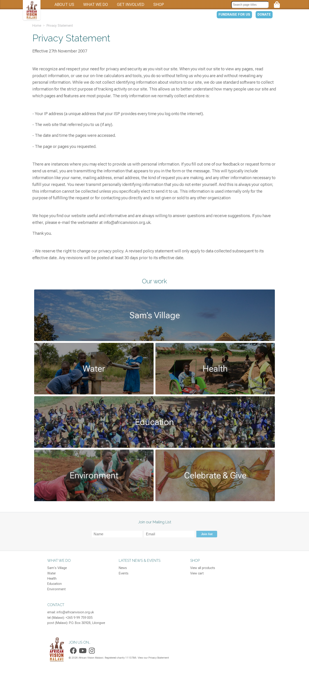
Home (36, 26)
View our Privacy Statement (153, 657)
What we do (95, 4)
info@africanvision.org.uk (75, 612)
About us (64, 4)
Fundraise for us (234, 14)
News (123, 568)
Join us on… (79, 642)
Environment (56, 589)
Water (51, 573)
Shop (158, 4)
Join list (206, 534)
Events (123, 573)
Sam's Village (57, 568)
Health (52, 579)
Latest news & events (139, 560)
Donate (264, 14)
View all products (202, 568)
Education (54, 584)
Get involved (130, 4)
